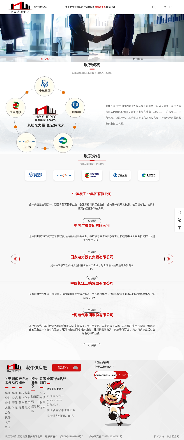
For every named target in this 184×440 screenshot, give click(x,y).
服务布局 (24, 407)
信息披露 (138, 58)
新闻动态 (78, 7)
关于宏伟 (69, 7)
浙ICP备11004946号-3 (71, 436)
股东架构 (46, 58)
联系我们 (110, 7)
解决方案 (24, 392)
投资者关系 (100, 7)
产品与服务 (89, 7)
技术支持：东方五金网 (166, 436)
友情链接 (92, 220)
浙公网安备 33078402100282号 (105, 436)
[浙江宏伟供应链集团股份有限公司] (20, 7)
